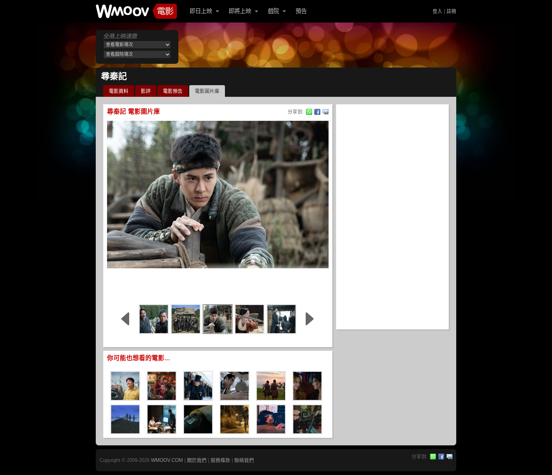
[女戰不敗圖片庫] (271, 398)
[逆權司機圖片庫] (125, 398)
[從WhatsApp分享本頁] (309, 112)
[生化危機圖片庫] (234, 431)
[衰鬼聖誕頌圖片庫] (198, 398)
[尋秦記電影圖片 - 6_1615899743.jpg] (281, 319)
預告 (301, 11)
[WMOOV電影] (136, 11)
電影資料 (118, 91)
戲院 (273, 11)
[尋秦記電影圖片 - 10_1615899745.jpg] (249, 319)
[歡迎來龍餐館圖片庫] (162, 398)
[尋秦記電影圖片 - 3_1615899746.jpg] (217, 319)
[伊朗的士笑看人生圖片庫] (234, 398)
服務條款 (220, 460)
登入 (437, 11)
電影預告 (172, 91)
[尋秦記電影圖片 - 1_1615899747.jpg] (186, 319)
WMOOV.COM (167, 460)
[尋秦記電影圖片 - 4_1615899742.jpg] (154, 319)
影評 (146, 91)
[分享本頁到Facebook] (317, 112)
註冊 (451, 11)
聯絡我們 (244, 460)
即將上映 (240, 11)
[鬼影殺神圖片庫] (307, 431)
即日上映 (201, 11)
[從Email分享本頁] (326, 112)
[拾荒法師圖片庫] (162, 431)
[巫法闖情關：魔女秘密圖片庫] (307, 398)
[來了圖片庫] (271, 431)
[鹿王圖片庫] (125, 431)
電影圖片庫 (207, 91)
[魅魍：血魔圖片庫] (198, 431)
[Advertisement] (218, 285)
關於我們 (197, 460)
